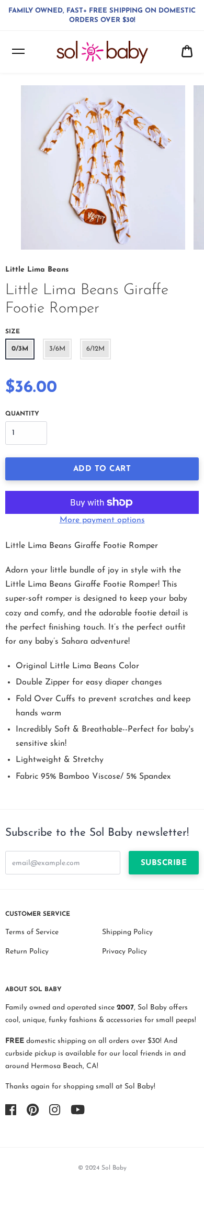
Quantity (22, 414)
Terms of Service (32, 932)
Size (12, 332)
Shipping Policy (127, 932)
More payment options (102, 520)
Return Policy (27, 952)
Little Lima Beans (37, 270)
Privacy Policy (124, 952)
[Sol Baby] (102, 52)
